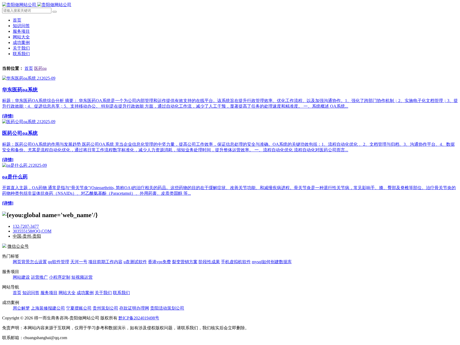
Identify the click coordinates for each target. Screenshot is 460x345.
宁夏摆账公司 (79, 308)
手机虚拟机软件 (236, 261)
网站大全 (21, 37)
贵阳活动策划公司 (167, 308)
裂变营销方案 (185, 261)
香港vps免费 (159, 261)
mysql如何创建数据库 (272, 261)
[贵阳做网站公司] (36, 4)
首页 (17, 20)
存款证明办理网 (134, 308)
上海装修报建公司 (48, 308)
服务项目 (21, 31)
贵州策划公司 (105, 308)
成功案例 (21, 42)
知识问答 (21, 25)
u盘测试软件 (135, 261)
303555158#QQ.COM (32, 231)
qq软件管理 (58, 261)
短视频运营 (82, 277)
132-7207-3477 (26, 226)
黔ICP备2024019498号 (138, 318)
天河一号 (78, 261)
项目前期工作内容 (105, 261)
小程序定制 (59, 277)
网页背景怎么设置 (30, 261)
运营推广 (39, 277)
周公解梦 (21, 308)
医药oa (40, 68)
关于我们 (21, 48)
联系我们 (21, 53)
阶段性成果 (209, 261)
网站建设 (21, 277)
